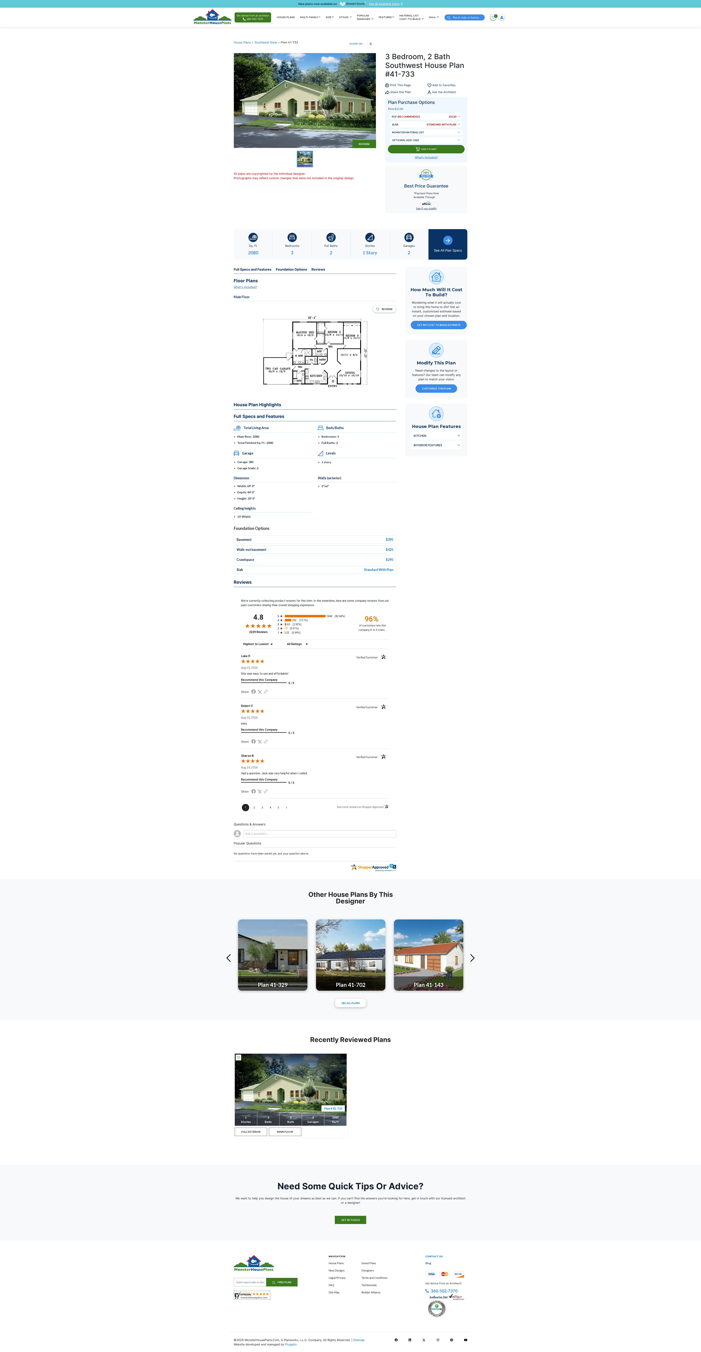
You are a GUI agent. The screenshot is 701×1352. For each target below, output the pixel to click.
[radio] (314, 616)
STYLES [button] (344, 17)
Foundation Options (291, 269)
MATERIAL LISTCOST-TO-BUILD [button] (410, 17)
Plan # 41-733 (333, 1108)
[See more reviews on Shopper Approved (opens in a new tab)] (266, 692)
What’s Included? (426, 157)
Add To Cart (429, 149)
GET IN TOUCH (350, 1219)
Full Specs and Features (252, 269)
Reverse (364, 144)
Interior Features (428, 445)
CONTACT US (434, 1256)
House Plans (243, 42)
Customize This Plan (436, 388)
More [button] (432, 17)
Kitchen (420, 435)
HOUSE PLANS (286, 17)
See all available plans (384, 4)
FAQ (331, 1285)
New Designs (337, 1270)
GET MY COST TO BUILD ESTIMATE (439, 324)
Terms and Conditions (374, 1277)
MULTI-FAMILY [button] (309, 17)
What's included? (245, 287)
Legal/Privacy (337, 1277)
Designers (367, 1270)
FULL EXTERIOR (251, 1131)
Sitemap (359, 1340)
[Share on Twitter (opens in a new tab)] (260, 692)
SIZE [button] (328, 17)
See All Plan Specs (448, 250)
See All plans (351, 1003)
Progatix (291, 1344)
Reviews (318, 269)
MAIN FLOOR (285, 1131)
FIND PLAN (284, 1282)
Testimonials (369, 1285)
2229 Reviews (262, 632)
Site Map (334, 1292)
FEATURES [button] (385, 17)
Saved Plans (368, 1263)
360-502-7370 (444, 1290)
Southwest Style (266, 42)
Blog (428, 1263)
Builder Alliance (370, 1292)
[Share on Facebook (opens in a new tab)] (253, 692)
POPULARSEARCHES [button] (364, 17)
